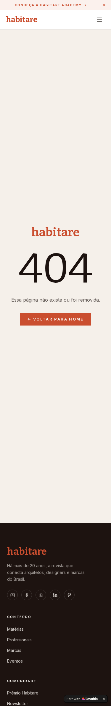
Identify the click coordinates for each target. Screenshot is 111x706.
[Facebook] (26, 595)
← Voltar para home (55, 319)
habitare (22, 20)
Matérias (15, 629)
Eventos (15, 660)
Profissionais (19, 639)
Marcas (14, 650)
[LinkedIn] (55, 595)
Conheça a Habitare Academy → (51, 5)
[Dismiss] (103, 698)
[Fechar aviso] (104, 5)
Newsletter (17, 703)
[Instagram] (12, 595)
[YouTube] (41, 595)
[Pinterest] (69, 595)
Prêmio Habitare (22, 692)
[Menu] (99, 19)
